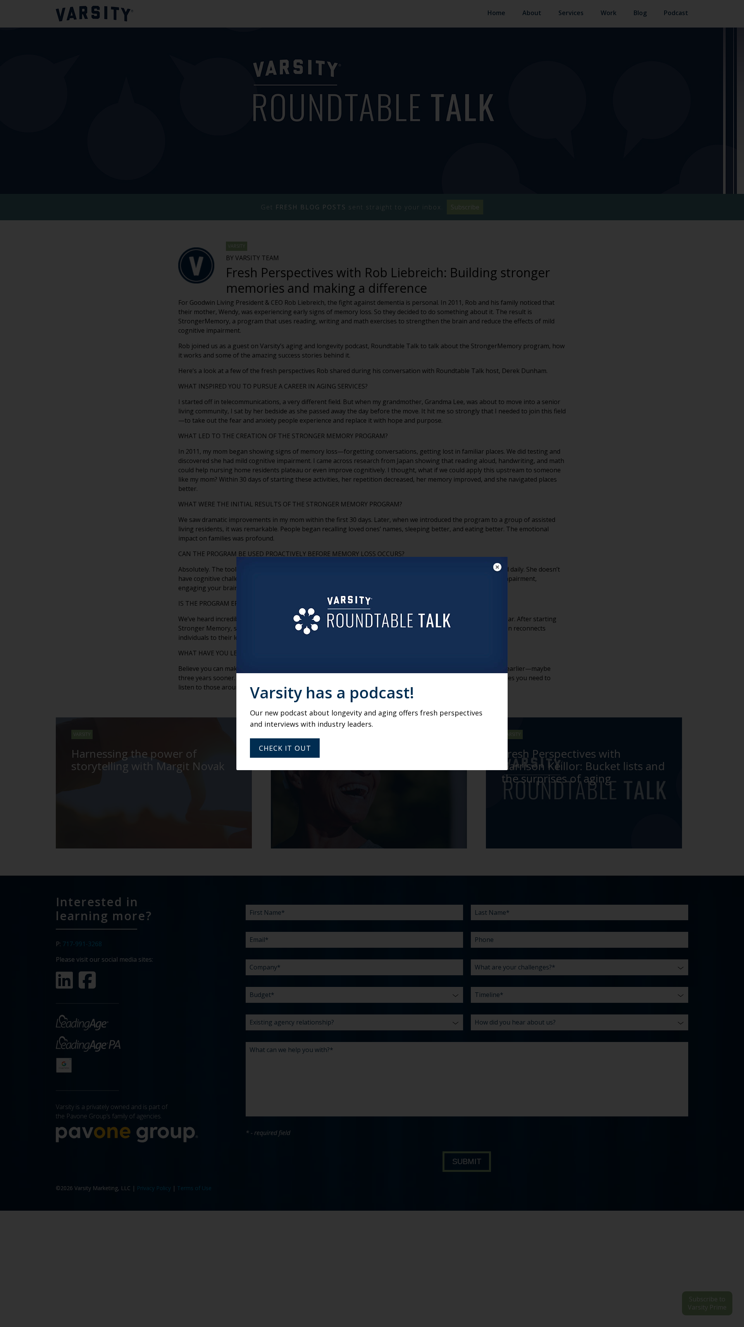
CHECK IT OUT (285, 748)
